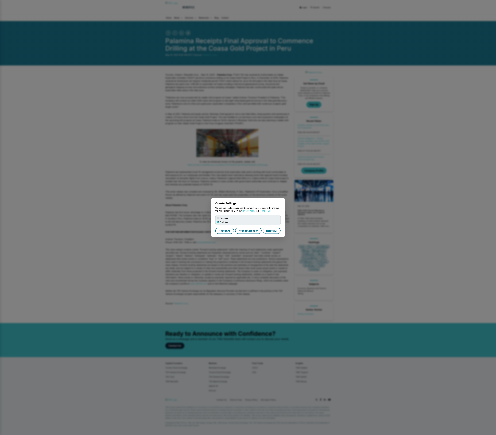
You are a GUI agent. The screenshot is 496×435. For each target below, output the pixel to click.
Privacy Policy (248, 211)
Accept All (224, 230)
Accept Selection (248, 230)
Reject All (271, 230)
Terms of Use (265, 211)
